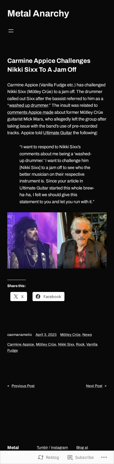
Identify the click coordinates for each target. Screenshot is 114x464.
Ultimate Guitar (57, 132)
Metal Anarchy (38, 13)
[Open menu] (11, 30)
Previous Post (23, 386)
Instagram (59, 447)
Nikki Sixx (66, 344)
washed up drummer (28, 105)
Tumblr (42, 447)
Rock (80, 344)
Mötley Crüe (70, 335)
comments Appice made (30, 112)
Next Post (94, 386)
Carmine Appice (20, 344)
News (87, 335)
